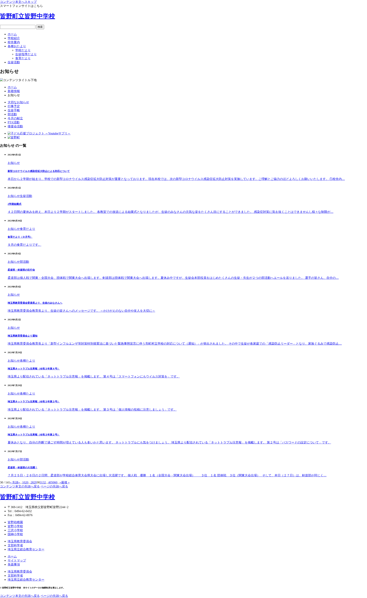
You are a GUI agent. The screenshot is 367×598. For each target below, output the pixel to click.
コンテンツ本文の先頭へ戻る (20, 486)
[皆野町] (14, 137)
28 (32, 482)
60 (55, 482)
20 (26, 482)
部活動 (24, 261)
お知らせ (14, 162)
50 (52, 482)
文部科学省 (15, 545)
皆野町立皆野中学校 (27, 16)
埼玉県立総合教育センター (26, 549)
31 (41, 482)
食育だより (27, 228)
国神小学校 (15, 534)
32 (44, 482)
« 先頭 (14, 482)
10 (23, 482)
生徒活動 (26, 196)
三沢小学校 (15, 530)
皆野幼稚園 (15, 522)
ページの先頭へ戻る (54, 486)
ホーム (12, 87)
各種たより (27, 360)
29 (35, 482)
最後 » (65, 482)
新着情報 (14, 91)
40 (49, 482)
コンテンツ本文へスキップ (18, 1)
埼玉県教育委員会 (20, 541)
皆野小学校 (15, 526)
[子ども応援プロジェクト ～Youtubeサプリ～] (39, 133)
